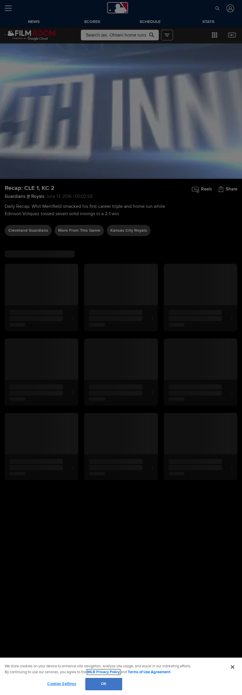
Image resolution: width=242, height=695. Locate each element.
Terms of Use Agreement (149, 672)
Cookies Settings (61, 683)
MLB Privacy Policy (103, 672)
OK (103, 683)
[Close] (232, 667)
